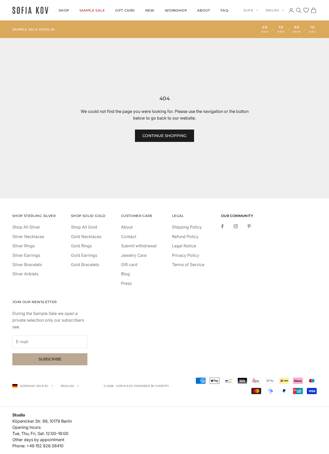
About (203, 10)
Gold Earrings (84, 255)
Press (126, 283)
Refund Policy (185, 236)
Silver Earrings (26, 255)
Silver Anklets (25, 273)
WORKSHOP (176, 10)
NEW (149, 10)
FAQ (224, 10)
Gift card (129, 264)
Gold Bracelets (85, 264)
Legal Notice (184, 245)
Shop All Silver (26, 227)
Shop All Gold (84, 227)
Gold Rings (81, 245)
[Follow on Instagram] (235, 226)
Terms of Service (188, 264)
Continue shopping (164, 135)
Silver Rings (23, 245)
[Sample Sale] (164, 29)
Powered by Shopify (151, 386)
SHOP (64, 10)
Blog (125, 273)
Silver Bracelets (27, 264)
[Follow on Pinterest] (249, 226)
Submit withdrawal (139, 245)
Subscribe (50, 359)
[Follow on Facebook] (222, 226)
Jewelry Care (134, 255)
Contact (128, 236)
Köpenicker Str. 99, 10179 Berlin (42, 421)
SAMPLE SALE (92, 10)
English (272, 10)
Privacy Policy (185, 255)
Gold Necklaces (86, 236)
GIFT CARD (125, 10)
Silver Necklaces (28, 236)
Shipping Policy (187, 227)
